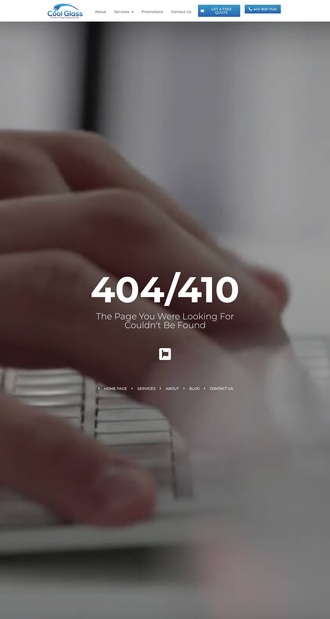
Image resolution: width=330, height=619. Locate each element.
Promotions (152, 12)
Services (121, 12)
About (100, 12)
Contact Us (181, 12)
